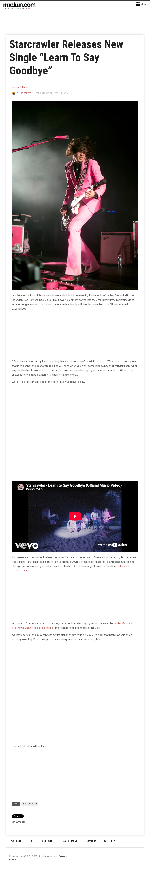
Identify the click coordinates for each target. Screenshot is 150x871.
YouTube (16, 841)
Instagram (69, 841)
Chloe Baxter (24, 93)
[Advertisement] (75, 672)
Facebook (47, 841)
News (25, 87)
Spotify (109, 841)
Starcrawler (29, 803)
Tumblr (90, 841)
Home (15, 87)
